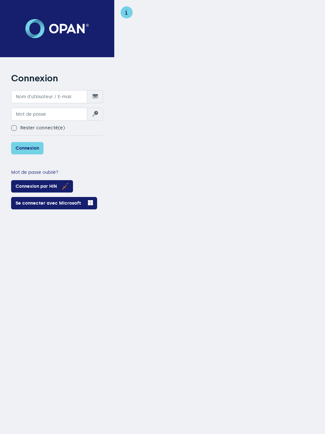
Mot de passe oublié (33, 172)
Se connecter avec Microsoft (48, 203)
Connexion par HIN (36, 186)
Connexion (27, 148)
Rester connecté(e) (42, 128)
